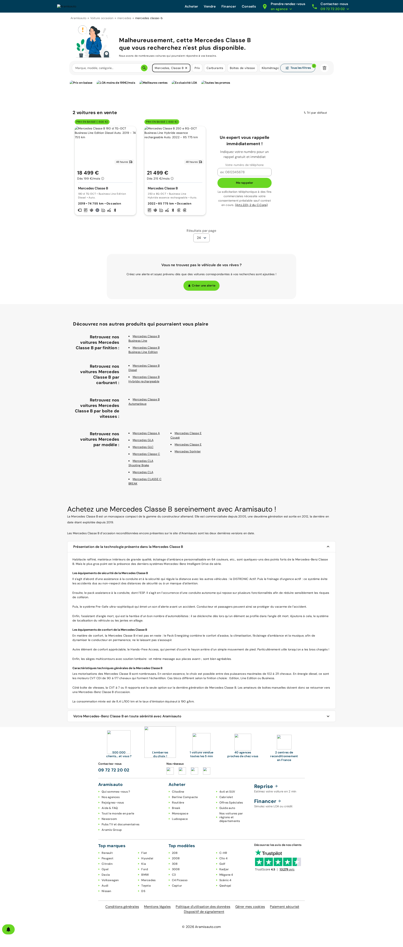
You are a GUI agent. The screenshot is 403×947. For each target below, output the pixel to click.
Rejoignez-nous (113, 802)
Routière (178, 802)
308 (175, 864)
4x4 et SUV (227, 791)
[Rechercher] (144, 68)
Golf (222, 864)
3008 (176, 869)
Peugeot (107, 858)
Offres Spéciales (231, 802)
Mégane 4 (226, 875)
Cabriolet (226, 797)
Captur (177, 885)
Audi (105, 885)
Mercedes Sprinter (188, 451)
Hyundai (147, 858)
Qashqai (225, 885)
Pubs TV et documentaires (120, 824)
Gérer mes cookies (250, 906)
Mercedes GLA (143, 440)
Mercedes (148, 880)
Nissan (106, 891)
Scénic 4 (225, 880)
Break (176, 808)
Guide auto (227, 808)
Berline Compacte (185, 797)
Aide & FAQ (110, 808)
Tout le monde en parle (118, 813)
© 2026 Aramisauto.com (201, 927)
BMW (145, 875)
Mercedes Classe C (146, 454)
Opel (105, 869)
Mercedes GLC (143, 447)
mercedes (124, 18)
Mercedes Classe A (146, 433)
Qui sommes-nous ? (116, 791)
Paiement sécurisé (284, 906)
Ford (144, 869)
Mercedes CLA (143, 472)
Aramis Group (112, 830)
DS (143, 891)
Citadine (178, 791)
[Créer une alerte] (8, 929)
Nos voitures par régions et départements (231, 817)
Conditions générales (122, 906)
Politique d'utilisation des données (203, 906)
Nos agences (111, 797)
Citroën (107, 864)
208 (175, 853)
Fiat (144, 853)
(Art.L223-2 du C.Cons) (251, 205)
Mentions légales (157, 906)
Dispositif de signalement (204, 911)
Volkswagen (110, 880)
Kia (143, 864)
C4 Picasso (180, 880)
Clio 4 (223, 858)
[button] (186, 68)
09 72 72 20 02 (114, 770)
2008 (176, 858)
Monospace (180, 813)
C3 (174, 875)
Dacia (106, 875)
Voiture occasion (102, 18)
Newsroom (109, 819)
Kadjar (224, 869)
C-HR (223, 853)
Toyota (146, 885)
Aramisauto (78, 18)
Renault (107, 853)
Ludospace (180, 819)
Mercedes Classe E (188, 444)
